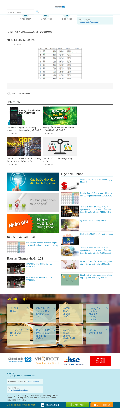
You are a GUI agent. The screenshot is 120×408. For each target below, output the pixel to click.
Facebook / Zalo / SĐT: (23, 381)
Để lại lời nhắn (103, 405)
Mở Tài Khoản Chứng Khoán (66, 312)
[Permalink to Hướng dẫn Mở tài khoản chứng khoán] (70, 239)
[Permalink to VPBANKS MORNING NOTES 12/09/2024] (16, 268)
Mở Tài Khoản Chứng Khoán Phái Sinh (68, 335)
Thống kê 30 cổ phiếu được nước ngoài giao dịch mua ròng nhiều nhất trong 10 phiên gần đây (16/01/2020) (95, 250)
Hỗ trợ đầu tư (66, 19)
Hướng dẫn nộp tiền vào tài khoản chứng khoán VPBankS (59, 128)
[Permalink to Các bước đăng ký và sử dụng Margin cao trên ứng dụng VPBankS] (24, 116)
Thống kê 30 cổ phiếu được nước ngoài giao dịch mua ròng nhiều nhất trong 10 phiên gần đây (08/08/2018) (95, 209)
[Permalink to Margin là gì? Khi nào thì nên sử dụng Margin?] (70, 184)
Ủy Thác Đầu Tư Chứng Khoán (93, 220)
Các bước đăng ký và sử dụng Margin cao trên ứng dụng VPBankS (24, 128)
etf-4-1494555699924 (25, 32)
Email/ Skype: (89, 21)
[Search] (37, 12)
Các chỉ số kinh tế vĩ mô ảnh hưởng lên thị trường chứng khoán (24, 159)
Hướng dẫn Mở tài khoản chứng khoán (96, 234)
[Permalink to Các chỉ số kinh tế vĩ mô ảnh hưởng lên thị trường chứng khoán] (24, 146)
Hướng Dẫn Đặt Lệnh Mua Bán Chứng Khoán (95, 313)
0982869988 (53, 405)
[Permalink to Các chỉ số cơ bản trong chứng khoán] (60, 146)
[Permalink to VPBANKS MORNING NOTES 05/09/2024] (16, 282)
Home (12, 32)
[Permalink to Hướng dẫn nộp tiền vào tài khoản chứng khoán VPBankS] (60, 116)
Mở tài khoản (25, 19)
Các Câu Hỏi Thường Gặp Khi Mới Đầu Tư (43, 312)
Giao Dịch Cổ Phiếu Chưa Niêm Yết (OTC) (43, 334)
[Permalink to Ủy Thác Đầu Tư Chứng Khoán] (70, 225)
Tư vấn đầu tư (46, 19)
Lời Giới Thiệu (14, 309)
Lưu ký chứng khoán (95, 331)
